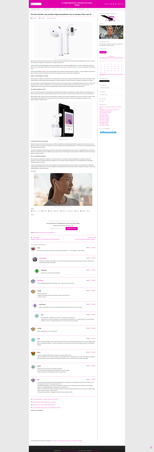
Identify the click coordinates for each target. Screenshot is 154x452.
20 (114, 68)
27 (114, 70)
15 (121, 66)
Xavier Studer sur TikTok (103, 123)
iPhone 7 (44, 71)
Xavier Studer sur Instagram (104, 118)
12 (111, 66)
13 (114, 66)
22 (121, 68)
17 (104, 68)
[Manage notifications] (151, 447)
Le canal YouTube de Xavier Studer (105, 111)
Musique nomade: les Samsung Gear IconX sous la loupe (44, 402)
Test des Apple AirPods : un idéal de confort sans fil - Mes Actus (45, 399)
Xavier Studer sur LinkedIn (104, 119)
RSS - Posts (101, 101)
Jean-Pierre (40, 280)
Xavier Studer (42, 258)
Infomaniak (94, 450)
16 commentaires (52, 18)
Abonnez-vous (71, 228)
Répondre (93, 247)
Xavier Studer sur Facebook (104, 116)
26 (111, 70)
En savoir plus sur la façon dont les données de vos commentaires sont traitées (66, 440)
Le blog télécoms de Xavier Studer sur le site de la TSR (109, 109)
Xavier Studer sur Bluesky (103, 115)
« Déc (100, 75)
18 (107, 68)
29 (121, 70)
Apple (40, 232)
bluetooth (43, 232)
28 (118, 70)
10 (104, 66)
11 (107, 66)
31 (104, 72)
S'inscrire (103, 52)
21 (118, 68)
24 (104, 70)
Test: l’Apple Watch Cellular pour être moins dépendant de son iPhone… (47, 407)
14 (118, 66)
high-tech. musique (49, 232)
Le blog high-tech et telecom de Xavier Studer (69, 450)
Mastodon (98, 450)
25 (107, 70)
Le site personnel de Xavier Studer (105, 112)
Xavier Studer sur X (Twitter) (104, 125)
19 (111, 68)
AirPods (64, 67)
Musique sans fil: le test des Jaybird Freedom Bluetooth (44, 404)
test (54, 232)
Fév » (103, 75)
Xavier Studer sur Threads (103, 122)
